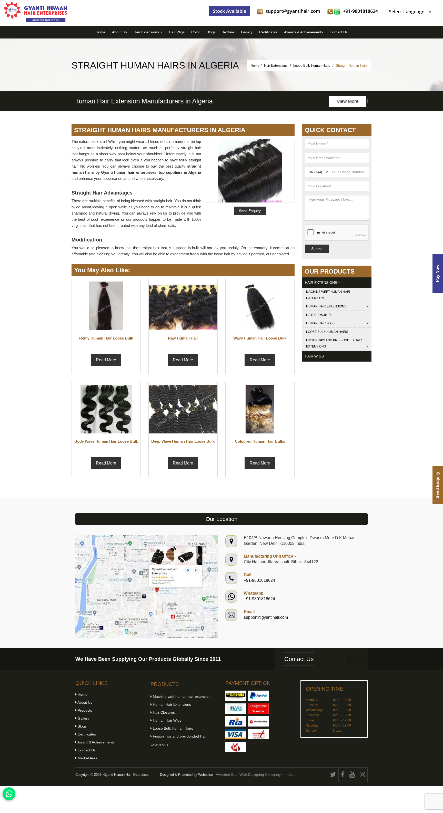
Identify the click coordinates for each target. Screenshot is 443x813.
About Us (119, 32)
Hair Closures (318, 315)
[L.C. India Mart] (235, 747)
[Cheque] (258, 734)
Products (84, 710)
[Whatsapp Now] (9, 793)
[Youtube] (352, 775)
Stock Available (229, 11)
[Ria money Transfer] (235, 721)
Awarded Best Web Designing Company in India (255, 774)
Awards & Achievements (303, 32)
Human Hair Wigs (320, 323)
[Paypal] (258, 696)
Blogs (211, 32)
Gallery (247, 32)
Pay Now (437, 273)
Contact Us (339, 32)
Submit (317, 249)
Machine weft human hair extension (328, 295)
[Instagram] (362, 775)
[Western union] (235, 696)
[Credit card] (235, 734)
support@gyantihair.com (293, 11)
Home (100, 32)
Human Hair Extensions (326, 306)
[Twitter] (333, 775)
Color (195, 32)
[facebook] (343, 775)
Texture (228, 32)
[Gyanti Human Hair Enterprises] (146, 586)
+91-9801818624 (360, 11)
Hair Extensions (147, 32)
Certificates (268, 32)
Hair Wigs (177, 32)
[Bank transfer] (235, 708)
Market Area (87, 758)
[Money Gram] (258, 721)
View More (349, 101)
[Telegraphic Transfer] (258, 708)
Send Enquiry (437, 485)
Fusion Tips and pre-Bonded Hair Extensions (334, 343)
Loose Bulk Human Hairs (312, 65)
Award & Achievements (96, 742)
